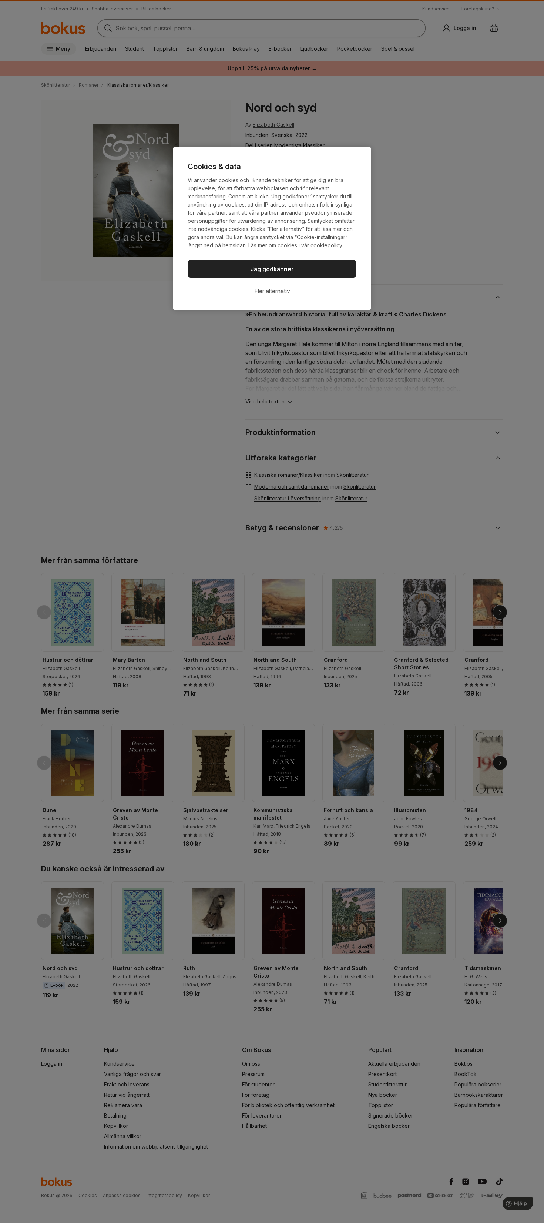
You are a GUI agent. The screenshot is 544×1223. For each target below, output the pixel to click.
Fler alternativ (272, 291)
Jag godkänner (272, 269)
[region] (272, 228)
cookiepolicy (326, 245)
